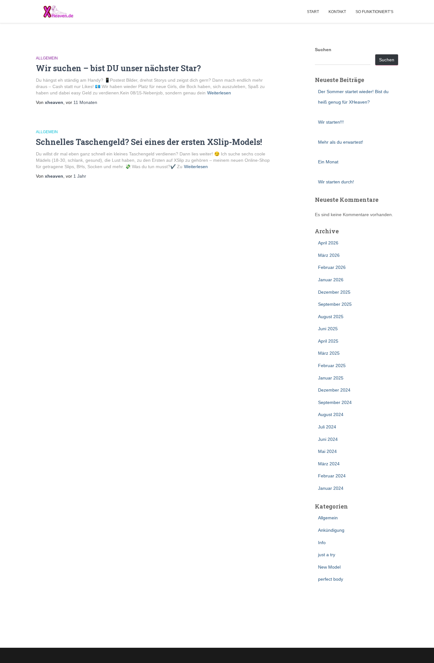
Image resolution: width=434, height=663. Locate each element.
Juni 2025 (328, 328)
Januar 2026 (330, 279)
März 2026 (329, 255)
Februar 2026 (332, 267)
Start (313, 12)
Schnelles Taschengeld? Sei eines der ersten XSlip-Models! (149, 142)
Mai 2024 (327, 451)
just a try (326, 554)
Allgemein (47, 58)
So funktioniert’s (374, 12)
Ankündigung (331, 530)
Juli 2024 (327, 426)
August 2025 (330, 316)
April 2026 (328, 242)
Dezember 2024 (334, 390)
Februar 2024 (332, 475)
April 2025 (328, 341)
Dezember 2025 (334, 292)
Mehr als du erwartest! (340, 142)
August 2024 (330, 414)
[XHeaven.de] (58, 11)
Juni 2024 (328, 439)
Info (322, 542)
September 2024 (335, 402)
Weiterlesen (219, 92)
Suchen (323, 49)
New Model (329, 567)
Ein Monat (328, 161)
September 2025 (335, 304)
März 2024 (329, 463)
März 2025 (329, 353)
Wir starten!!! (331, 122)
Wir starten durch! (336, 181)
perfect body (330, 579)
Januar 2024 (330, 488)
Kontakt (337, 12)
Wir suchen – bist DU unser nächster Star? (118, 68)
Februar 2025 (332, 365)
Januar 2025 (330, 377)
